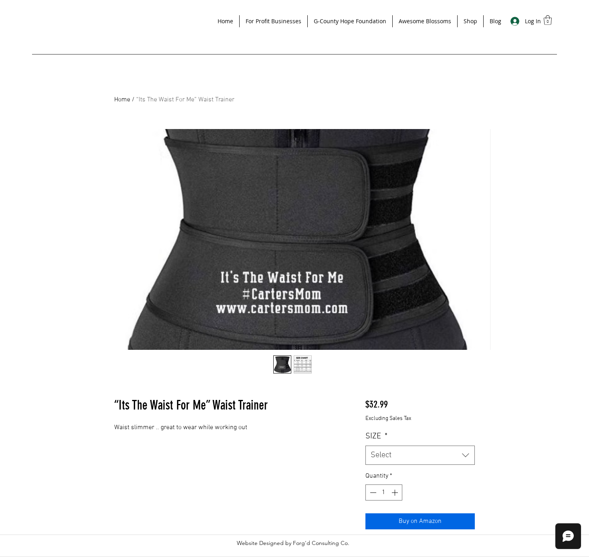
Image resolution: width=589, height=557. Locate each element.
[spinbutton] (384, 492)
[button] (273, 21)
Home (122, 100)
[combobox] (420, 455)
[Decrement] (372, 492)
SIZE (376, 436)
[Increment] (395, 492)
